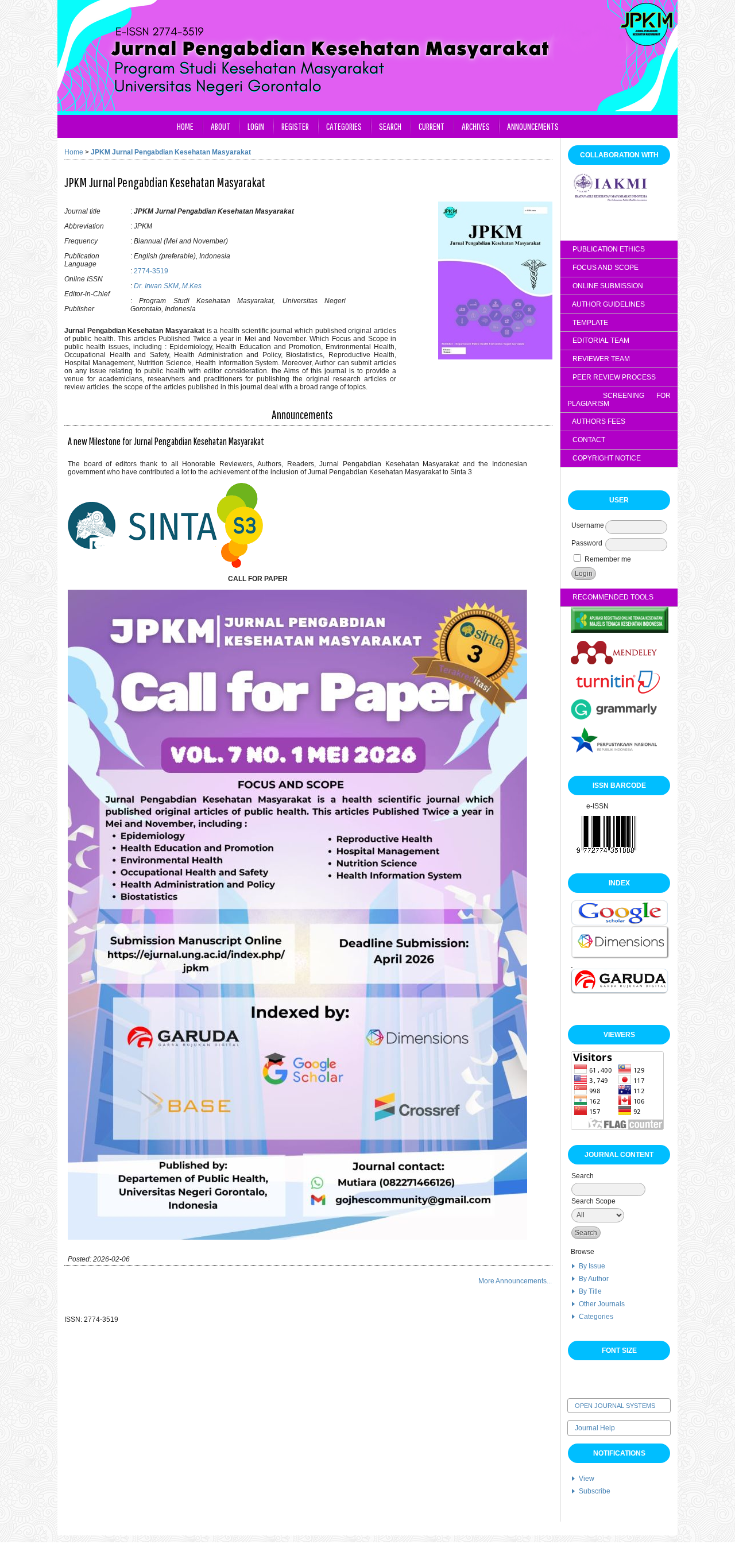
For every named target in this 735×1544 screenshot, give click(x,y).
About (220, 126)
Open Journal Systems (615, 1405)
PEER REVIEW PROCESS (611, 377)
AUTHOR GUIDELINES (606, 304)
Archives (476, 126)
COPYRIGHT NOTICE (604, 458)
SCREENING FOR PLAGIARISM (619, 400)
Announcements (533, 126)
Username (587, 525)
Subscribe (594, 1491)
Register (295, 126)
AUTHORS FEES (598, 421)
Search (390, 126)
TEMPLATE (587, 323)
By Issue (592, 1266)
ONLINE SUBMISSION (605, 286)
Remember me (608, 559)
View (586, 1479)
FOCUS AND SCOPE (603, 268)
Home (185, 126)
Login (255, 126)
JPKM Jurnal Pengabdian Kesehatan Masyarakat (171, 152)
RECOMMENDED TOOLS (610, 597)
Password (586, 543)
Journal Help (595, 1428)
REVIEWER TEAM (598, 359)
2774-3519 (151, 271)
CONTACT (586, 440)
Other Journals (602, 1304)
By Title (590, 1291)
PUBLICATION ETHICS (606, 249)
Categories (596, 1317)
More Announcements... (515, 1281)
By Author (594, 1279)
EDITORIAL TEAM (598, 340)
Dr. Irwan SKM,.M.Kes (168, 286)
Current (431, 126)
